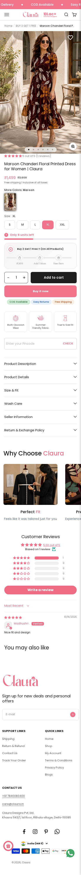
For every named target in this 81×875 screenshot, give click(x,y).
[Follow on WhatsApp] (57, 832)
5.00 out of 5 (51, 545)
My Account (53, 753)
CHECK (68, 343)
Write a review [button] (40, 589)
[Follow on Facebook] (24, 832)
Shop (48, 746)
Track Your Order (14, 760)
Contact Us (9, 753)
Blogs (49, 774)
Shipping (8, 739)
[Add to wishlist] (70, 37)
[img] (13, 617)
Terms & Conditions (58, 760)
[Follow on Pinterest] (46, 832)
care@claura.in (13, 804)
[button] (13, 156)
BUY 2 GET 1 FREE (26, 26)
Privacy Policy (54, 767)
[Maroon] (10, 202)
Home (8, 26)
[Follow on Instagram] (35, 832)
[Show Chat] (71, 858)
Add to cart (54, 277)
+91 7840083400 (13, 796)
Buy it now (40, 291)
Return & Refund (13, 746)
